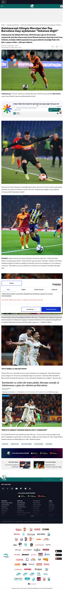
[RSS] (30, 488)
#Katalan (5, 444)
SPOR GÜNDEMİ (37, 505)
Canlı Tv (51, 515)
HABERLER (4, 507)
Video (50, 501)
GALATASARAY (21, 503)
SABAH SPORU (36, 503)
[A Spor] (32, 6)
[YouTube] (16, 488)
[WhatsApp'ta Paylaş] (56, 46)
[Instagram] (12, 488)
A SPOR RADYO (5, 505)
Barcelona (57, 94)
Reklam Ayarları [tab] (39, 289)
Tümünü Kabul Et (51, 309)
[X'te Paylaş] (52, 46)
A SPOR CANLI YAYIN (6, 503)
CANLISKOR (3, 2)
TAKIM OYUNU (36, 511)
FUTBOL (19, 509)
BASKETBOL (20, 511)
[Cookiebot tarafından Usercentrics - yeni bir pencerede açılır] (53, 285)
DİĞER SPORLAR (21, 515)
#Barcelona (14, 444)
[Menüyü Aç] (2, 6)
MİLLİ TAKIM (51, 507)
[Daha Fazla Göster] (61, 46)
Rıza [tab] (8, 289)
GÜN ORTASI (36, 509)
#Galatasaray (38, 444)
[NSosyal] (25, 488)
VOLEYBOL (51, 509)
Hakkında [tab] (54, 289)
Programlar (36, 501)
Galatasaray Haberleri (13, 25)
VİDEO (3, 515)
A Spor (3, 25)
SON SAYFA (35, 513)
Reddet (12, 283)
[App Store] (34, 453)
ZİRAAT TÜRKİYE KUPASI (23, 513)
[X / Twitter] (7, 488)
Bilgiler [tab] (24, 289)
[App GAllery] (54, 453)
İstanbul (4, 258)
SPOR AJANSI (36, 507)
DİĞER (50, 511)
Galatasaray (6, 94)
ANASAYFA (4, 501)
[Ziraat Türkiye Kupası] (61, 6)
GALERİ (3, 513)
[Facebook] (3, 488)
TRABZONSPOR (21, 507)
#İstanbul (49, 444)
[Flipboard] (21, 488)
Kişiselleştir (30, 309)
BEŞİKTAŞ (19, 501)
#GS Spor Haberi (26, 444)
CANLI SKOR (4, 509)
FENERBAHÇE (20, 505)
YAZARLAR (4, 511)
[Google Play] (44, 453)
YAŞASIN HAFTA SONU (38, 515)
